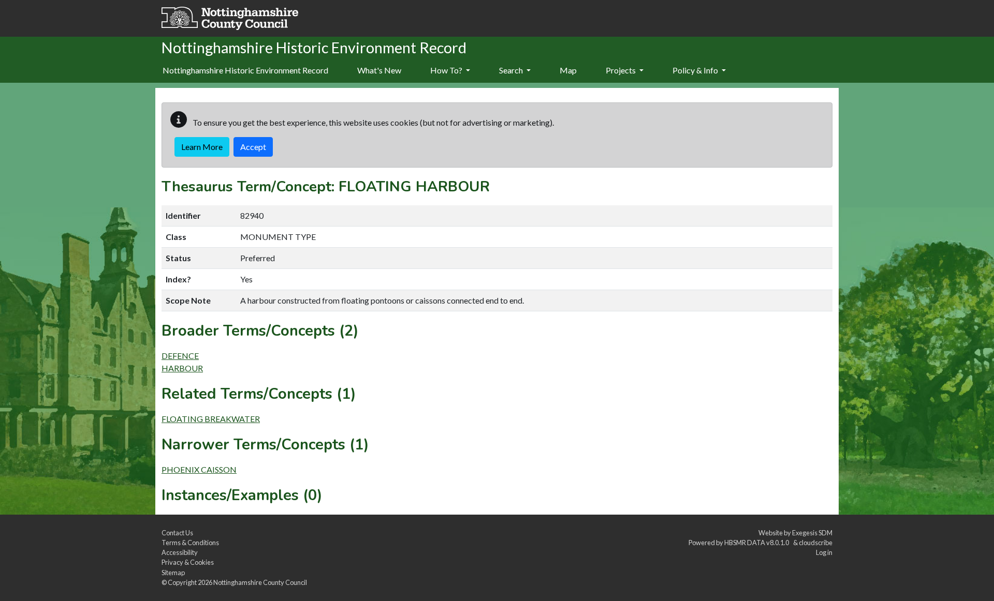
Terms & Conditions (190, 542)
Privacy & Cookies (188, 562)
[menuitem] (379, 71)
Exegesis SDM (812, 533)
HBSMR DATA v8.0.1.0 (757, 542)
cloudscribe (815, 542)
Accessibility (180, 552)
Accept (253, 147)
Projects (621, 70)
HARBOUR (182, 368)
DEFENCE (180, 355)
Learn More (202, 147)
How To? (447, 70)
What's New (379, 70)
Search (511, 70)
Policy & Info (696, 70)
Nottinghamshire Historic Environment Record (245, 70)
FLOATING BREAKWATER (211, 419)
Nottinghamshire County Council (260, 582)
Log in (824, 552)
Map (568, 70)
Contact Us (177, 533)
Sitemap (173, 572)
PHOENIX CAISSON (199, 469)
